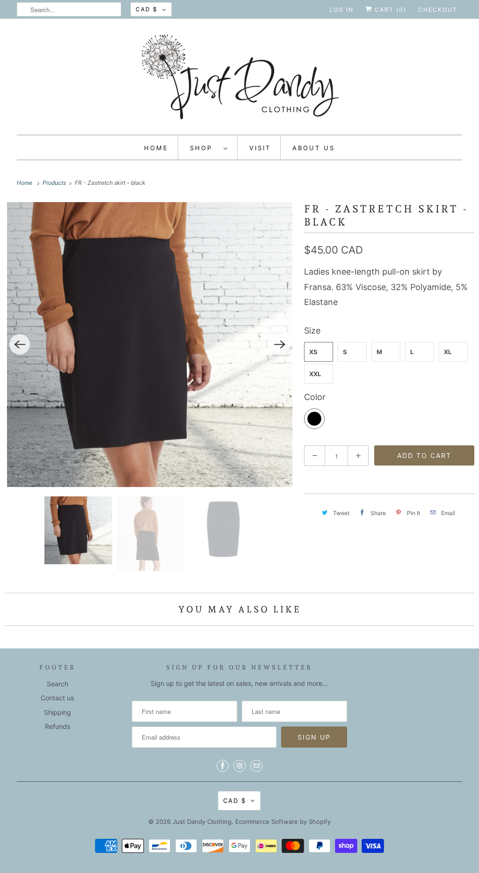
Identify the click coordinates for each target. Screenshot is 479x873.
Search (57, 684)
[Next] (279, 344)
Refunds (57, 726)
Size (312, 330)
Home (156, 148)
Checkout (437, 9)
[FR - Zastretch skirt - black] (149, 344)
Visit (260, 148)
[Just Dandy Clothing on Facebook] (223, 766)
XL (447, 352)
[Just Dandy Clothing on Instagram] (239, 766)
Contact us (57, 698)
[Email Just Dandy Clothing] (256, 766)
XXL (315, 374)
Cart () (389, 9)
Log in (341, 9)
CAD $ (147, 9)
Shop (204, 148)
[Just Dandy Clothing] (240, 79)
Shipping (57, 712)
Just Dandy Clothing (202, 821)
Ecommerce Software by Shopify (283, 821)
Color (315, 397)
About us (313, 148)
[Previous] (19, 344)
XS (313, 352)
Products (55, 182)
